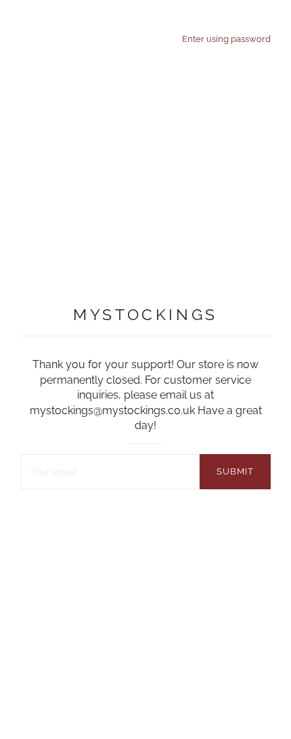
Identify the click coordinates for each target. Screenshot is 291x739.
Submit (235, 471)
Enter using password (226, 38)
